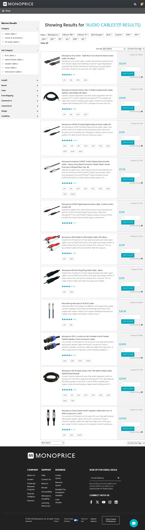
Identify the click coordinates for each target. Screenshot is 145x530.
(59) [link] (74, 74)
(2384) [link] (75, 140)
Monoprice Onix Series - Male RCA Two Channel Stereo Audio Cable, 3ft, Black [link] (87, 62)
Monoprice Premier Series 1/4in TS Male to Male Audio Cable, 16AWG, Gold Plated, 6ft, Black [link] (87, 97)
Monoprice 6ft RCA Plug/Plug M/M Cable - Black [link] (88, 275)
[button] (142, 4)
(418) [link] (74, 109)
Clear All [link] (44, 43)
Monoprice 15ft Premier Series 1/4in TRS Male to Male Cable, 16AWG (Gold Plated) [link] (88, 378)
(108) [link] (74, 319)
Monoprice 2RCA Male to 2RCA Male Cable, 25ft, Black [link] (88, 242)
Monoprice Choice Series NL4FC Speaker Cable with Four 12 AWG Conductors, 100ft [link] (88, 417)
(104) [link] (74, 355)
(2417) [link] (75, 183)
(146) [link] (74, 253)
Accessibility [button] (46, 491)
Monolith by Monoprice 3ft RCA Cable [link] (87, 309)
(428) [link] (74, 389)
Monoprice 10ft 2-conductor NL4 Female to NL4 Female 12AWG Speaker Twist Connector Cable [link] (88, 343)
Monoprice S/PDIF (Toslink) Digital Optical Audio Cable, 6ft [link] (87, 130)
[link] (6, 11)
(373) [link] (74, 223)
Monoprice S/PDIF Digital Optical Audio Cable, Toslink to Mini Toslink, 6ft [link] (87, 211)
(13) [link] (74, 429)
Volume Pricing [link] (135, 77)
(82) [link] (74, 286)
